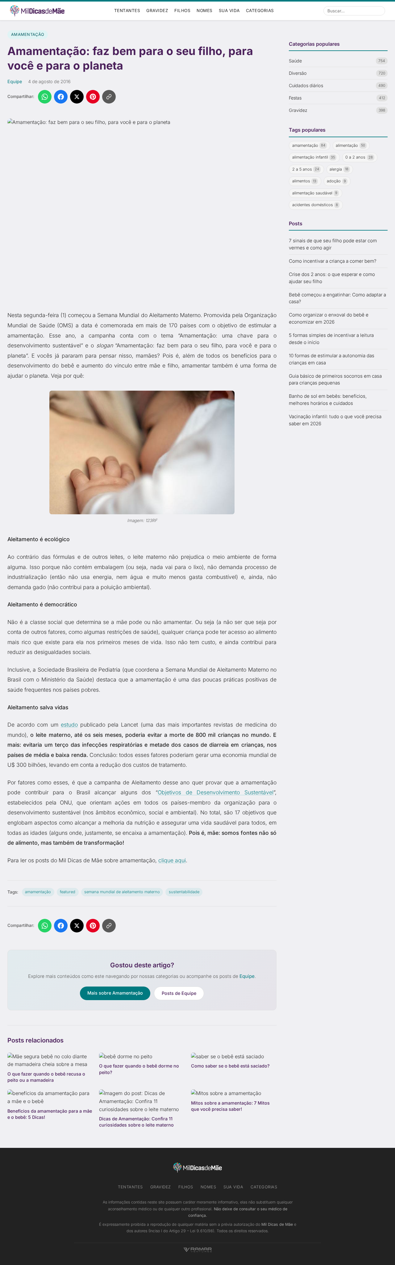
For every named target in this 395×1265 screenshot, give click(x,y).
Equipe (14, 81)
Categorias (260, 10)
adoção (336, 181)
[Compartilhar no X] (77, 97)
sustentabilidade (184, 891)
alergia (339, 169)
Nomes (205, 10)
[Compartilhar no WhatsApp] (45, 97)
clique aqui (172, 860)
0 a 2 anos (359, 157)
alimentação (350, 145)
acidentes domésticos (315, 205)
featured (67, 891)
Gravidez (157, 10)
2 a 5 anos (305, 169)
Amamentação (27, 34)
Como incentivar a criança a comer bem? (332, 261)
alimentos (304, 181)
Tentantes (127, 10)
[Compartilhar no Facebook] (61, 97)
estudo (69, 724)
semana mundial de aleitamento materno (122, 891)
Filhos (182, 10)
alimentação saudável (315, 193)
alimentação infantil (313, 157)
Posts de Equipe (179, 993)
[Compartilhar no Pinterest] (93, 97)
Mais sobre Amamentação (115, 992)
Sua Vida (229, 10)
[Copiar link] (109, 97)
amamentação (38, 891)
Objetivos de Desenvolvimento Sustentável (215, 792)
